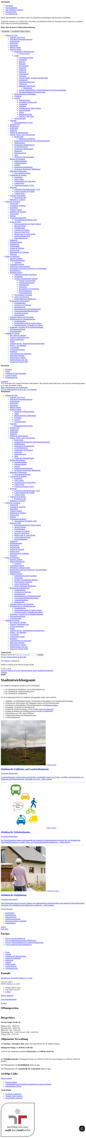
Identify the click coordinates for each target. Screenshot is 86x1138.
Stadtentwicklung (16, 272)
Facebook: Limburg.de (13, 1094)
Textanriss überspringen (9, 773)
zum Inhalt (9, 6)
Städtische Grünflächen (27, 139)
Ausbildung (23, 104)
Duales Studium (24, 110)
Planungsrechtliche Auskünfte (15, 921)
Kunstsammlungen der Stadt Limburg (27, 224)
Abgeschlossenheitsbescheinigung (26, 311)
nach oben (4, 929)
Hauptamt (22, 64)
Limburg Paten (19, 193)
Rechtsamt (22, 72)
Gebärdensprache (11, 377)
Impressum (9, 960)
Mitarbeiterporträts (25, 114)
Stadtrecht (13, 131)
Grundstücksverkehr (26, 58)
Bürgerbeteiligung (25, 291)
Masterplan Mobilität (17, 356)
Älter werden (19, 179)
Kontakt (8, 954)
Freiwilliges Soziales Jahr (28, 102)
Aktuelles (13, 120)
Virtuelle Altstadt (16, 210)
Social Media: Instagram (14, 1098)
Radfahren (13, 352)
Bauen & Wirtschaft (12, 256)
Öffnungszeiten (24, 54)
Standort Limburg (16, 258)
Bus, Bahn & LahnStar (18, 335)
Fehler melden (10, 964)
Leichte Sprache (11, 375)
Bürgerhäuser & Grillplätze (19, 252)
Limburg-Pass (19, 183)
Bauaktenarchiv (19, 307)
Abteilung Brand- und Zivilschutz (22, 317)
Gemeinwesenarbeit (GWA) (24, 185)
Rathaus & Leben (11, 35)
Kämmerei (22, 68)
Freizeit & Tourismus (12, 202)
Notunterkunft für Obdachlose (25, 181)
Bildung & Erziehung (17, 159)
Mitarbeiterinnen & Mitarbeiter (25, 94)
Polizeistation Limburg (13, 1086)
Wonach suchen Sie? (8, 655)
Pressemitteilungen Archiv (23, 122)
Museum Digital (20, 226)
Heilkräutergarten (16, 242)
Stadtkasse (22, 70)
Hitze (16, 155)
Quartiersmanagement (26, 283)
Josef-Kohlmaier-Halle (22, 236)
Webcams (13, 254)
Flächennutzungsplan (12, 919)
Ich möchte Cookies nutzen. (21, 31)
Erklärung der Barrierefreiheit (15, 373)
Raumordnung (10, 923)
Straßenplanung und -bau (19, 360)
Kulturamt (22, 76)
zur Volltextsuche (11, 14)
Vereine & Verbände (17, 248)
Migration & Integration (18, 171)
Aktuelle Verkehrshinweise (19, 337)
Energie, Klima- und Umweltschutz (22, 135)
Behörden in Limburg (17, 199)
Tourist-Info (14, 204)
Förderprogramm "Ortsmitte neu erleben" (28, 325)
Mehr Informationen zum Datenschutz (14, 387)
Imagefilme (14, 208)
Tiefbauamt (23, 84)
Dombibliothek (19, 228)
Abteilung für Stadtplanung (14, 895)
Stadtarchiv (14, 240)
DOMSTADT (15, 124)
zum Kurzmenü (10, 12)
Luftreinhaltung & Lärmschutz (20, 354)
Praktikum (22, 106)
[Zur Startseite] (13, 657)
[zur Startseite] (19, 389)
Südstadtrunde (24, 285)
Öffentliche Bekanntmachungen (21, 39)
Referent (22, 62)
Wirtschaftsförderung (17, 260)
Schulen (17, 165)
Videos (21, 112)
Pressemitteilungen (21, 238)
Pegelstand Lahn (20, 197)
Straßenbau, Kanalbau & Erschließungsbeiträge (26, 327)
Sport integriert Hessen (22, 173)
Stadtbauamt (23, 80)
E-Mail (7, 992)
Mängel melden (15, 47)
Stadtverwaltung (15, 49)
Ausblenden (5, 31)
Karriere (17, 98)
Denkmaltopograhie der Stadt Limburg (28, 323)
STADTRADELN (21, 147)
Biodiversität (18, 137)
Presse (7, 371)
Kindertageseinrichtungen (23, 167)
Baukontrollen (19, 315)
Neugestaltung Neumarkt (23, 295)
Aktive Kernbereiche (21, 297)
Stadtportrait (14, 127)
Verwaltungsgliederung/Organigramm (32, 92)
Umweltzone (14, 348)
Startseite (8, 369)
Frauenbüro (23, 60)
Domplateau (18, 277)
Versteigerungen (20, 118)
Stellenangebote (24, 100)
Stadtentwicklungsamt (26, 82)
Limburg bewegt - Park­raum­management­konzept (27, 343)
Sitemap (8, 962)
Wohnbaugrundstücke (17, 329)
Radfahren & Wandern (18, 212)
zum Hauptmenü (11, 8)
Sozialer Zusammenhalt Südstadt (25, 279)
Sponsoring (23, 287)
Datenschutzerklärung (13, 958)
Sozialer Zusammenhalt (27, 281)
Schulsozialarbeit (20, 163)
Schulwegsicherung (17, 339)
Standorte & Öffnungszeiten (24, 51)
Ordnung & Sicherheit (18, 195)
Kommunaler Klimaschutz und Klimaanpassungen (32, 141)
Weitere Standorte (7, 996)
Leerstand (17, 262)
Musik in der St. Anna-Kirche (24, 234)
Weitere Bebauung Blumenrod (25, 299)
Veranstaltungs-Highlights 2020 (25, 220)
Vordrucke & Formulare (22, 305)
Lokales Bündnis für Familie (24, 191)
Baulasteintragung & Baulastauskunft (27, 309)
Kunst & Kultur (15, 222)
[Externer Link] (45, 939)
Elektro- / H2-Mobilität (18, 345)
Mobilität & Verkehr (12, 333)
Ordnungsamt (23, 74)
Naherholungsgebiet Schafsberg (25, 275)
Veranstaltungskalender (18, 218)
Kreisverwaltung (11, 1082)
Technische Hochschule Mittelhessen (27, 169)
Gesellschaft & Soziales (18, 175)
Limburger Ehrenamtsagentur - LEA (27, 189)
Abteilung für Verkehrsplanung (15, 832)
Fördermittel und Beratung (23, 149)
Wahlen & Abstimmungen (19, 133)
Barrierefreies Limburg (18, 358)
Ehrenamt (13, 187)
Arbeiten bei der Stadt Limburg (30, 108)
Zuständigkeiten (20, 303)
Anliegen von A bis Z (17, 37)
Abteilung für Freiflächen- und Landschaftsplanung (25, 769)
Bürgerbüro (14, 43)
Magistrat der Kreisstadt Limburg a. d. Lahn (16, 978)
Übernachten (14, 214)
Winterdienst (27, 88)
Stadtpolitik (14, 129)
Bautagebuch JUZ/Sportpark (29, 289)
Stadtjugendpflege (20, 161)
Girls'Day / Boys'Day (26, 116)
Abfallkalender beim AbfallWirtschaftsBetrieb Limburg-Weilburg (28, 1084)
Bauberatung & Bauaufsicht (20, 301)
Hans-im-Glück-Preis (21, 232)
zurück (3, 927)
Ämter (16, 56)
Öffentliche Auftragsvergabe (20, 266)
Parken (12, 341)
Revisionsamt (23, 66)
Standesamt (14, 45)
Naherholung (14, 244)
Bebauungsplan (10, 917)
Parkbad (13, 216)
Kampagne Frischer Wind (19, 362)
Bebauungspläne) (51, 705)
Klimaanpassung (20, 153)
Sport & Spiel (14, 250)
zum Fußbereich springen (14, 10)
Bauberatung (9, 913)
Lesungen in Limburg (22, 230)
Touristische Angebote (18, 206)
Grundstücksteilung (21, 313)
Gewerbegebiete (15, 331)
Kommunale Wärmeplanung (24, 145)
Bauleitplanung (15, 270)
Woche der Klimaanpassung (24, 157)
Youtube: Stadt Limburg (13, 1096)
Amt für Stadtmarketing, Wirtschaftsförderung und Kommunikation (42, 90)
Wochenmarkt (15, 246)
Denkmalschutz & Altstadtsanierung (22, 319)
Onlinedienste (15, 41)
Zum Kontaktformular (8, 999)
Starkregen (18, 151)
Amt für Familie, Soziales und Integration (33, 78)
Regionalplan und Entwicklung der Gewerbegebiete (28, 268)
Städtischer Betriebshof (27, 86)
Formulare (18, 96)
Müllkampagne (19, 143)
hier (38, 1065)
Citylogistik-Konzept (17, 350)
